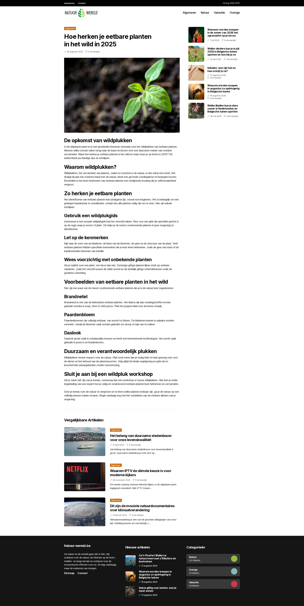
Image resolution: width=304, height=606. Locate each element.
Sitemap (69, 573)
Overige (235, 12)
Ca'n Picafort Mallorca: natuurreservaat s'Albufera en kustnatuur (157, 558)
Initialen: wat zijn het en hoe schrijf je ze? (221, 69)
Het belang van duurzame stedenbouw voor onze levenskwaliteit (140, 438)
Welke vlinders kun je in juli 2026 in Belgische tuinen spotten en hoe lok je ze (223, 51)
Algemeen (189, 12)
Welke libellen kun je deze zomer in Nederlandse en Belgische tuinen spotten (222, 108)
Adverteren (69, 3)
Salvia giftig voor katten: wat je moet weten (157, 589)
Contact (82, 3)
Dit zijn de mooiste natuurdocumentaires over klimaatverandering (142, 508)
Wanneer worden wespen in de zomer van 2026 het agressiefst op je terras (223, 32)
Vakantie (219, 12)
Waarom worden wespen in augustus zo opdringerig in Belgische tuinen (223, 88)
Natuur (205, 12)
